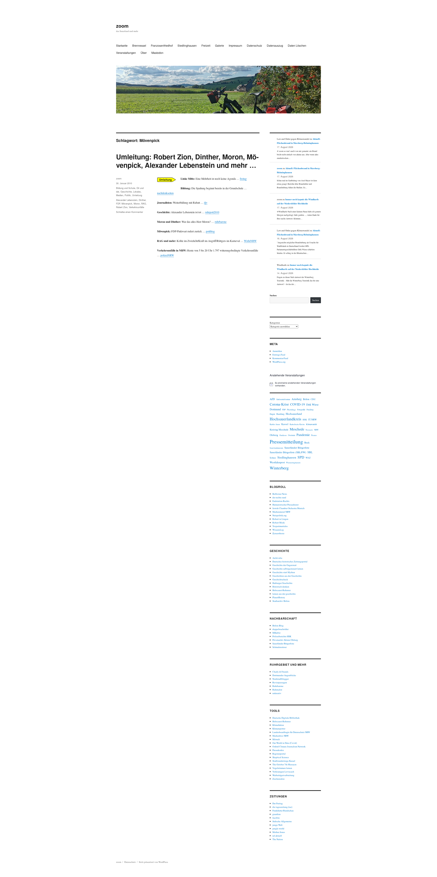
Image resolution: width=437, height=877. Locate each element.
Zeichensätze (278, 778)
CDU (313, 399)
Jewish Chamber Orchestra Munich (288, 508)
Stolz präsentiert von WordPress (153, 862)
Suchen (273, 295)
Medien (119, 195)
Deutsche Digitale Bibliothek (286, 717)
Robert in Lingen (280, 518)
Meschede (297, 429)
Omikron (283, 435)
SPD (301, 457)
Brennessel (139, 45)
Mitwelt (276, 739)
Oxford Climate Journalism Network (289, 746)
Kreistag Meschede (279, 429)
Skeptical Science (280, 757)
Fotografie (301, 409)
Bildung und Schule (125, 188)
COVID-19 (297, 404)
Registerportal (279, 753)
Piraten (313, 435)
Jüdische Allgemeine (282, 821)
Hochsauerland (294, 413)
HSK (305, 419)
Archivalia (277, 557)
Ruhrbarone (277, 686)
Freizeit (205, 45)
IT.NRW (312, 419)
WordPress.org (279, 361)
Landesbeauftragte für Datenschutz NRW (291, 732)
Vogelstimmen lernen (282, 768)
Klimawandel (311, 424)
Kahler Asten (275, 424)
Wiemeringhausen (293, 462)
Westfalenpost (277, 462)
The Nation (277, 839)
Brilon (306, 399)
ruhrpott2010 (212, 212)
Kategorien (275, 322)
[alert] (295, 384)
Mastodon (157, 53)
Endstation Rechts (280, 501)
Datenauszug (275, 45)
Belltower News (279, 493)
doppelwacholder (280, 629)
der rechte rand (279, 497)
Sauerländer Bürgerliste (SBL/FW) (288, 452)
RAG (143, 203)
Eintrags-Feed (278, 354)
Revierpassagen (279, 682)
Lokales (137, 191)
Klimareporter (278, 728)
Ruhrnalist (277, 689)
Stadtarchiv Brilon (281, 600)
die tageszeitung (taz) (282, 807)
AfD (272, 399)
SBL (310, 452)
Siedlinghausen (187, 45)
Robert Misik (278, 522)
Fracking (310, 409)
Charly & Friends (280, 671)
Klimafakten (278, 725)
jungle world (278, 828)
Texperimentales (280, 526)
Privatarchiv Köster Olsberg (285, 639)
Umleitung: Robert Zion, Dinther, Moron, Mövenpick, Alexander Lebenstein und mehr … (187, 161)
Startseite (122, 45)
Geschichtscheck (280, 579)
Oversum (291, 435)
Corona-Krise (279, 404)
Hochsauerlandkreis (285, 418)
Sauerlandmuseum (276, 448)
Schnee (273, 457)
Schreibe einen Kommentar (129, 212)
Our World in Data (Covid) (284, 742)
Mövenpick (127, 203)
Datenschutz (254, 45)
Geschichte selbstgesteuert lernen (287, 568)
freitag (243, 178)
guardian (276, 814)
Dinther (142, 200)
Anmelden (277, 351)
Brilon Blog (278, 625)
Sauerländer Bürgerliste (296, 447)
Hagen (272, 414)
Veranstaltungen (126, 53)
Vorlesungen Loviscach (283, 771)
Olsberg (274, 435)
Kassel (284, 424)
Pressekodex (278, 750)
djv (205, 202)
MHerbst (276, 632)
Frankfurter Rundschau (283, 810)
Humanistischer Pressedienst (285, 504)
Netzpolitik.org (279, 515)
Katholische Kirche (297, 424)
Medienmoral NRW (281, 511)
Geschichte (126, 191)
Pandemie (303, 434)
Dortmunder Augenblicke (284, 675)
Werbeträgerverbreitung (283, 775)
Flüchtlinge (291, 409)
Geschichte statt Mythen (283, 572)
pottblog (210, 231)
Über (144, 53)
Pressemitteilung (286, 441)
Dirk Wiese (312, 404)
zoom (122, 25)
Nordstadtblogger (280, 678)
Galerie (219, 45)
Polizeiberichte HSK (281, 636)
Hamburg (280, 413)
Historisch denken (280, 586)
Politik (128, 195)
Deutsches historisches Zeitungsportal (289, 561)
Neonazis (309, 429)
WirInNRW (250, 241)
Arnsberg (297, 399)
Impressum (235, 45)
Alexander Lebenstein (126, 200)
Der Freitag (277, 803)
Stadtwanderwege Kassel (283, 760)
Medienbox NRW (280, 735)
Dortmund (275, 409)
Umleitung (137, 195)
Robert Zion (122, 207)
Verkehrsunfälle (136, 207)
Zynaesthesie (278, 533)
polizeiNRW (167, 255)
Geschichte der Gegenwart (284, 565)
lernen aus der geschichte (284, 593)
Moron (137, 203)
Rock (306, 442)
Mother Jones (278, 832)
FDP (118, 203)
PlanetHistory (278, 597)
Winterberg (279, 468)
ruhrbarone (221, 221)
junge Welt (277, 824)
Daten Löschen (297, 45)
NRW (316, 429)
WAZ (308, 457)
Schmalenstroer (279, 647)
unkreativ (276, 693)
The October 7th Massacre (284, 764)
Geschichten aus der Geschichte (287, 575)
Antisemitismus (283, 399)
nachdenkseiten (165, 193)
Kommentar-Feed (280, 358)
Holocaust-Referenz (281, 590)
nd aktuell (277, 835)
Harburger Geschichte (282, 583)
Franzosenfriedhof (162, 45)
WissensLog (278, 529)
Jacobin (276, 817)
